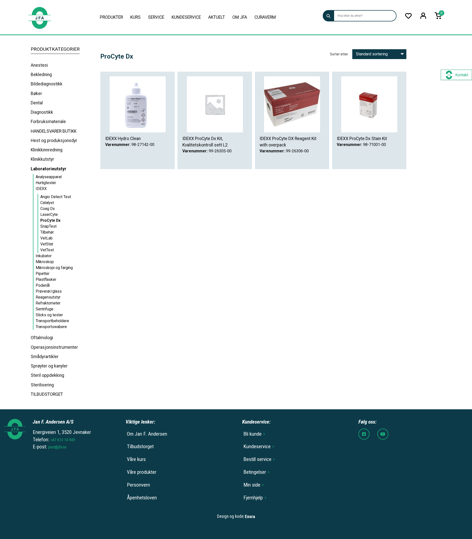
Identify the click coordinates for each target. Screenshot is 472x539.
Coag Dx (47, 208)
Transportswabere (51, 326)
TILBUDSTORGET (47, 394)
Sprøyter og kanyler (49, 366)
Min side (251, 485)
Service (156, 17)
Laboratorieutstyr (48, 168)
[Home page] (39, 17)
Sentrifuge (44, 309)
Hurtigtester (46, 182)
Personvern (138, 485)
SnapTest (48, 226)
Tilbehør (47, 232)
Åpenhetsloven (142, 498)
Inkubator (44, 256)
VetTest (47, 250)
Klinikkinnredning (46, 149)
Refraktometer (48, 303)
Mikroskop (45, 261)
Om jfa (239, 17)
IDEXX (41, 188)
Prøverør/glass (49, 291)
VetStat (46, 244)
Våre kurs (136, 459)
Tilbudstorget (140, 446)
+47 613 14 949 (62, 440)
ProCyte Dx (50, 220)
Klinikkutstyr (42, 159)
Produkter (111, 17)
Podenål (43, 285)
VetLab (46, 238)
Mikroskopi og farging (54, 267)
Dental (37, 102)
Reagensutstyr (48, 297)
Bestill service (257, 459)
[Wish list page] (408, 16)
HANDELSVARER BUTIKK (53, 131)
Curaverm (265, 17)
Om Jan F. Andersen (147, 434)
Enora (250, 516)
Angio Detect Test (55, 196)
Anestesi (39, 65)
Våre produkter (141, 472)
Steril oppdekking (47, 375)
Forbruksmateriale (48, 121)
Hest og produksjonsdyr (54, 140)
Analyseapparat (49, 176)
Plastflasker (46, 279)
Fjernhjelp (253, 498)
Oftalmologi (42, 337)
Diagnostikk (42, 112)
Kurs (135, 17)
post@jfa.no (57, 447)
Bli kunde (252, 434)
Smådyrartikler (45, 356)
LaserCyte (49, 214)
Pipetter (42, 273)
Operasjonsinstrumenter (54, 347)
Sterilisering (42, 384)
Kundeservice (186, 17)
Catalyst (47, 202)
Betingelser (254, 472)
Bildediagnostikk (46, 83)
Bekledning (41, 74)
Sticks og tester (49, 315)
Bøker (36, 93)
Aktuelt (216, 17)
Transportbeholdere (52, 320)
